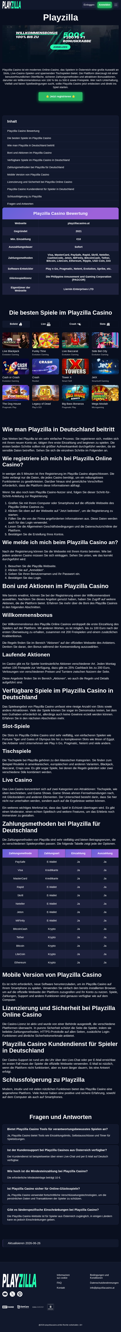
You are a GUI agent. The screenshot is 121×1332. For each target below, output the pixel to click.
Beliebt (14, 324)
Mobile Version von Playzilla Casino (28, 174)
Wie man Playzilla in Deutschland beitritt (30, 145)
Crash (73, 324)
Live (43, 324)
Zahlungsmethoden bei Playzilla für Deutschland (35, 167)
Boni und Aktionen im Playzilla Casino (29, 152)
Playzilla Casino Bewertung (23, 130)
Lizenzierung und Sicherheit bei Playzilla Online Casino (39, 181)
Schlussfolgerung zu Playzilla (24, 196)
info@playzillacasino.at (102, 1288)
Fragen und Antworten (20, 203)
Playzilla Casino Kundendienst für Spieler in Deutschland (40, 189)
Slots (103, 324)
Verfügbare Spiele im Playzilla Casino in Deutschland (38, 160)
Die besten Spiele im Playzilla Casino (29, 138)
